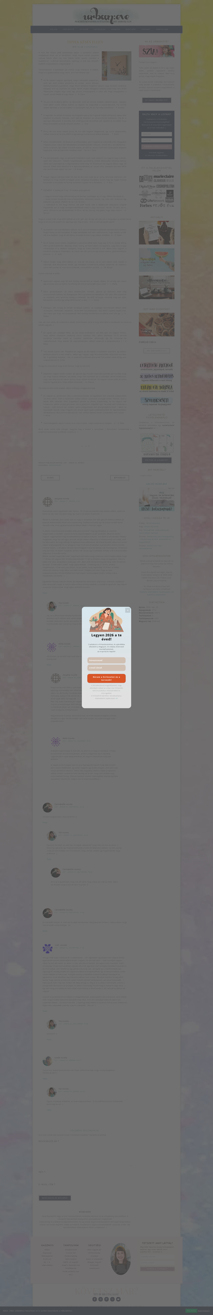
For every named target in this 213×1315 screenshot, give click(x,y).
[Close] (127, 610)
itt (116, 698)
